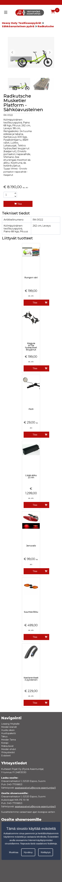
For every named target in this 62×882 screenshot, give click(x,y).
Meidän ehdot (8, 749)
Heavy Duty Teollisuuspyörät (21, 23)
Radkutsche (46, 26)
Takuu (4, 736)
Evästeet (6, 755)
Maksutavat (7, 746)
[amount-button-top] (15, 193)
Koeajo (4, 743)
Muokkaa (13, 852)
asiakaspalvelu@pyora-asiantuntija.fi (35, 806)
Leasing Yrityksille (10, 723)
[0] (53, 11)
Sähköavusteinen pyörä (18, 26)
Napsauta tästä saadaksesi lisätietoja (38, 843)
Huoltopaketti (8, 733)
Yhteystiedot (8, 752)
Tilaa (19, 204)
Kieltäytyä (45, 852)
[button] (50, 52)
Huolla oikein (8, 730)
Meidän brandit (9, 727)
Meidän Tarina (8, 739)
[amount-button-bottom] (15, 196)
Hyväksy (28, 852)
